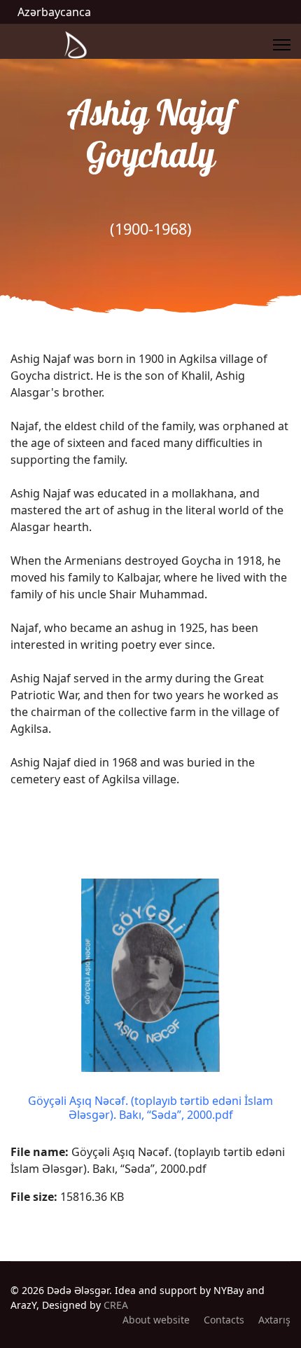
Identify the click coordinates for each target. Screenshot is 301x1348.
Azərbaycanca (54, 12)
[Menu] (281, 45)
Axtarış (274, 1319)
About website (156, 1319)
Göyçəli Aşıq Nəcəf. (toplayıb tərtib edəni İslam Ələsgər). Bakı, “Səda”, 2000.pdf (150, 1107)
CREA (116, 1305)
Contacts (224, 1319)
